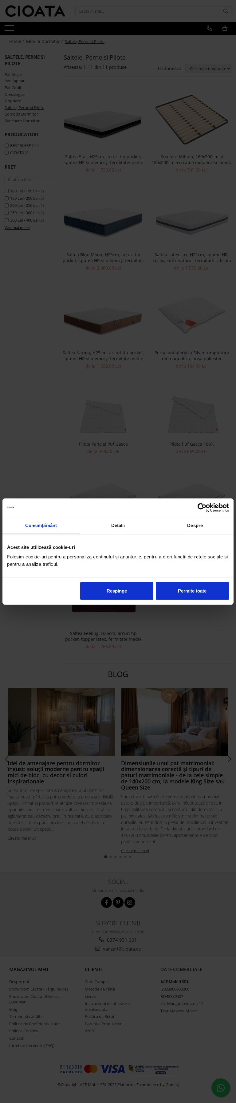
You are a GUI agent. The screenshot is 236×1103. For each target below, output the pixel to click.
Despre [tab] (195, 525)
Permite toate (192, 590)
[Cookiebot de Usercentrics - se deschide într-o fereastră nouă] (202, 507)
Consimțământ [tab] (41, 525)
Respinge (117, 590)
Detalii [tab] (118, 525)
